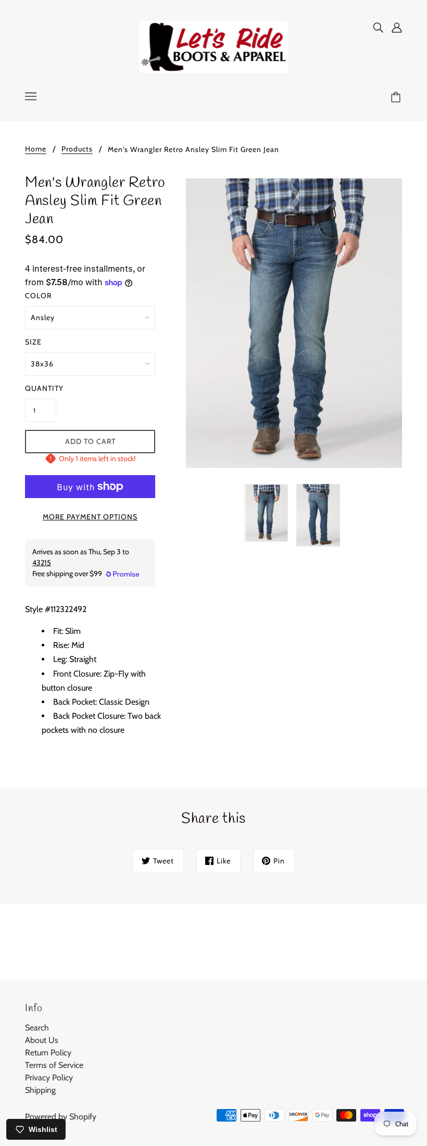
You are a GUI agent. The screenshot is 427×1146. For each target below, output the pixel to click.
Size (33, 342)
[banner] (214, 46)
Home (35, 149)
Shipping (40, 1090)
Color (38, 295)
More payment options (90, 516)
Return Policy (48, 1053)
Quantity (40, 388)
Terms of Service (54, 1065)
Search (37, 1028)
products (77, 149)
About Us (41, 1040)
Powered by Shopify (60, 1117)
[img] (378, 27)
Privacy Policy (49, 1078)
